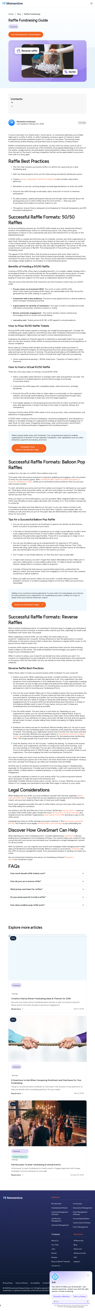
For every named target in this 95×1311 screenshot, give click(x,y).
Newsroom (78, 1249)
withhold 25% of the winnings (49, 823)
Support (77, 1262)
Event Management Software (80, 1213)
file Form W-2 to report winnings (65, 813)
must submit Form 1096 (54, 815)
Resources (78, 1234)
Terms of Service (21, 1283)
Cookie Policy (47, 1283)
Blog (19, 14)
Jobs (53, 1249)
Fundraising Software (59, 1208)
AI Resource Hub (80, 1253)
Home (11, 14)
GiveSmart (75, 849)
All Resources (78, 1241)
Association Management (82, 1208)
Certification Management (56, 1220)
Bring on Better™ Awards (60, 1262)
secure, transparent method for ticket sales (39, 179)
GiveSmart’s (69, 836)
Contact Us (55, 1266)
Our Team (55, 1245)
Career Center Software (81, 1223)
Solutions (55, 1197)
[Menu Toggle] (91, 3)
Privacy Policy (8, 1283)
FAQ (75, 1257)
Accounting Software (81, 1219)
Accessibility (35, 1283)
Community (77, 1204)
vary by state (67, 810)
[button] (47, 103)
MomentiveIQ (56, 1204)
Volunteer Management (60, 1225)
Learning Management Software (59, 1213)
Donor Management (80, 1227)
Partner (54, 1253)
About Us (54, 1241)
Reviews (54, 1257)
